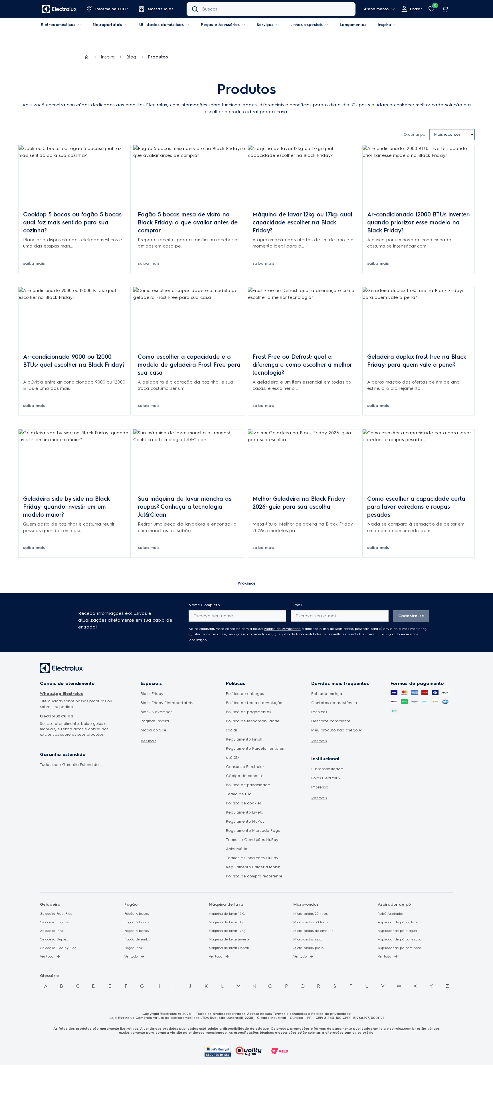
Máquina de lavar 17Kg (227, 931)
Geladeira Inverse (54, 922)
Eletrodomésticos (58, 24)
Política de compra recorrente (254, 876)
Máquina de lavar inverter (230, 939)
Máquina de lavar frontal (229, 948)
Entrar (416, 9)
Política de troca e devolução (254, 702)
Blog (131, 57)
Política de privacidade (248, 784)
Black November (156, 711)
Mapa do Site (153, 730)
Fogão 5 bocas (136, 922)
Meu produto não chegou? (336, 730)
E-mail (296, 605)
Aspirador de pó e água (397, 931)
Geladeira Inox (52, 931)
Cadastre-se (411, 615)
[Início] (86, 57)
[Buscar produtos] (194, 9)
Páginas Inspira (155, 721)
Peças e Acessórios (220, 24)
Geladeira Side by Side (58, 948)
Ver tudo (47, 956)
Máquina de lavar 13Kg (227, 914)
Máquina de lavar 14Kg (227, 922)
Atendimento (376, 9)
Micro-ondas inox (307, 939)
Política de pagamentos (248, 711)
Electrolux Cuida (56, 716)
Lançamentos (353, 24)
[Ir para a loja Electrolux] (59, 9)
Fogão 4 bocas (136, 914)
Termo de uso (239, 794)
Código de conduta (245, 775)
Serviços (265, 24)
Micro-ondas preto (308, 948)
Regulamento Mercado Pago (253, 830)
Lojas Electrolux (326, 778)
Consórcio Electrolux (245, 766)
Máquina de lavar (227, 904)
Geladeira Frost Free (56, 914)
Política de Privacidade (282, 629)
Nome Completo (204, 605)
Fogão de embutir (139, 939)
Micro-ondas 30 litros (310, 922)
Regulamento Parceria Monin (253, 867)
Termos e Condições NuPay (252, 857)
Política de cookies (244, 803)
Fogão (131, 904)
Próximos (247, 583)
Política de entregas (245, 693)
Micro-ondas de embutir (313, 931)
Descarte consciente (331, 721)
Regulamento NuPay (245, 821)
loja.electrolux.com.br (397, 1029)
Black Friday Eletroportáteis (167, 702)
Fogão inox (133, 948)
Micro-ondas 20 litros (310, 914)
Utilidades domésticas (161, 24)
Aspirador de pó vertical (398, 922)
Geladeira (50, 904)
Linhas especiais (306, 24)
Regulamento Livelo (244, 812)
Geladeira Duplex (54, 939)
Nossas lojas (160, 9)
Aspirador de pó (394, 904)
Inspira (384, 24)
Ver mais (148, 741)
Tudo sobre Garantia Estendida (69, 764)
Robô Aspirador (391, 914)
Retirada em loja (326, 693)
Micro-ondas (306, 904)
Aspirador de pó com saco (400, 939)
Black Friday (152, 693)
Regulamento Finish (244, 739)
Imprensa (319, 787)
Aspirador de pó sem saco (399, 948)
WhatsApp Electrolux (61, 693)
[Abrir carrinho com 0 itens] (445, 9)
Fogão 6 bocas (136, 931)
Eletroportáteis (107, 24)
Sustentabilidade (327, 769)
